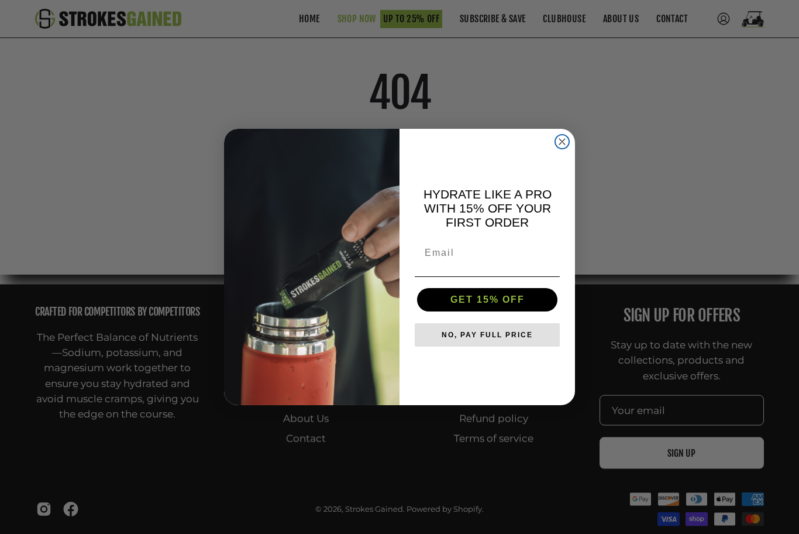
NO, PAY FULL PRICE (487, 335)
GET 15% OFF (487, 299)
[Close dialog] (562, 142)
